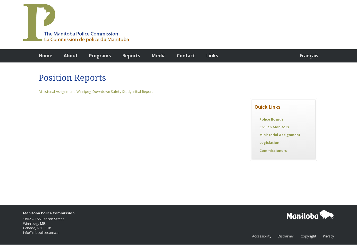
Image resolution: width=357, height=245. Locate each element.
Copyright (308, 236)
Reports (131, 55)
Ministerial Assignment (279, 134)
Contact (186, 55)
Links (212, 55)
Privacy (328, 236)
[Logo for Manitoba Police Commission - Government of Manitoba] (76, 41)
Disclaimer (286, 236)
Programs (100, 55)
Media (159, 55)
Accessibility (261, 236)
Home (45, 55)
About (71, 55)
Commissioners (273, 150)
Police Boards (271, 119)
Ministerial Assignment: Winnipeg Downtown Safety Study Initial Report (96, 91)
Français (309, 55)
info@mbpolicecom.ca (41, 232)
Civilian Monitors (274, 127)
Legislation (269, 142)
